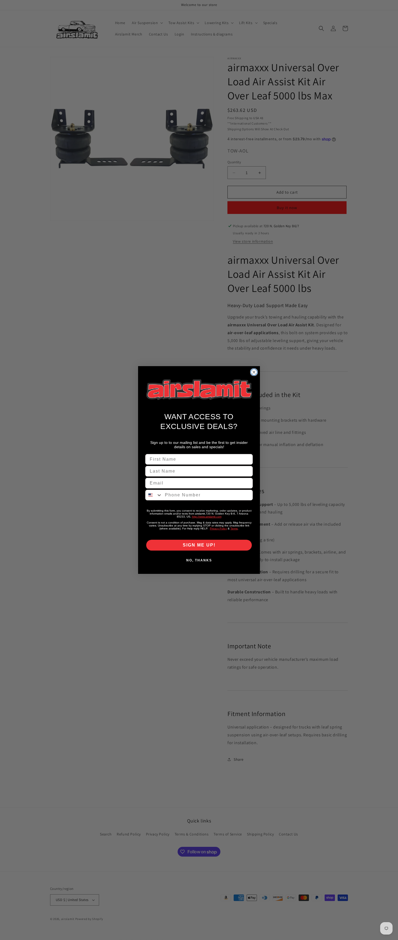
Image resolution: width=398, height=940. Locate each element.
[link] (199, 390)
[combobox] (153, 495)
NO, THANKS (199, 560)
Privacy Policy (218, 528)
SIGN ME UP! (199, 545)
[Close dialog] (254, 372)
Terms (234, 528)
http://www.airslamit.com (206, 516)
